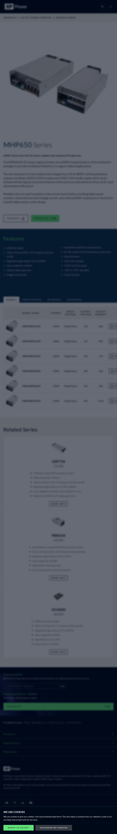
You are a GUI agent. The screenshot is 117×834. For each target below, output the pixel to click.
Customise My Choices (53, 828)
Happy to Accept (18, 828)
